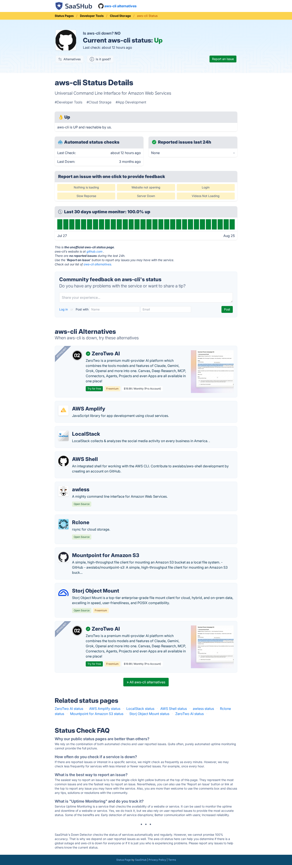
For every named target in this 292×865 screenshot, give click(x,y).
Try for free (94, 388)
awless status (203, 708)
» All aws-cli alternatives (146, 682)
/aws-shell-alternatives (76, 454)
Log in (64, 309)
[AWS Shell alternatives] (63, 461)
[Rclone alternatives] (63, 524)
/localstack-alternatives (77, 429)
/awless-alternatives (74, 484)
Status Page (123, 859)
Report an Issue (223, 59)
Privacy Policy (157, 859)
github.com (94, 251)
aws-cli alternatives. (98, 264)
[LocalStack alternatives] (63, 436)
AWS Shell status (173, 708)
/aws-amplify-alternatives (78, 404)
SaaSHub (140, 859)
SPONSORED (61, 352)
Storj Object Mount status (149, 714)
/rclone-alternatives (74, 517)
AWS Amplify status (104, 708)
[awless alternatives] (63, 491)
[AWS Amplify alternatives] (63, 410)
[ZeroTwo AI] (77, 355)
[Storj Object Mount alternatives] (63, 592)
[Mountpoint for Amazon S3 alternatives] (63, 557)
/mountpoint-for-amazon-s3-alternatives (90, 550)
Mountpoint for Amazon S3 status (96, 714)
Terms (172, 859)
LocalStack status (140, 708)
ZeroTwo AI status (69, 708)
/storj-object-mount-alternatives (84, 586)
